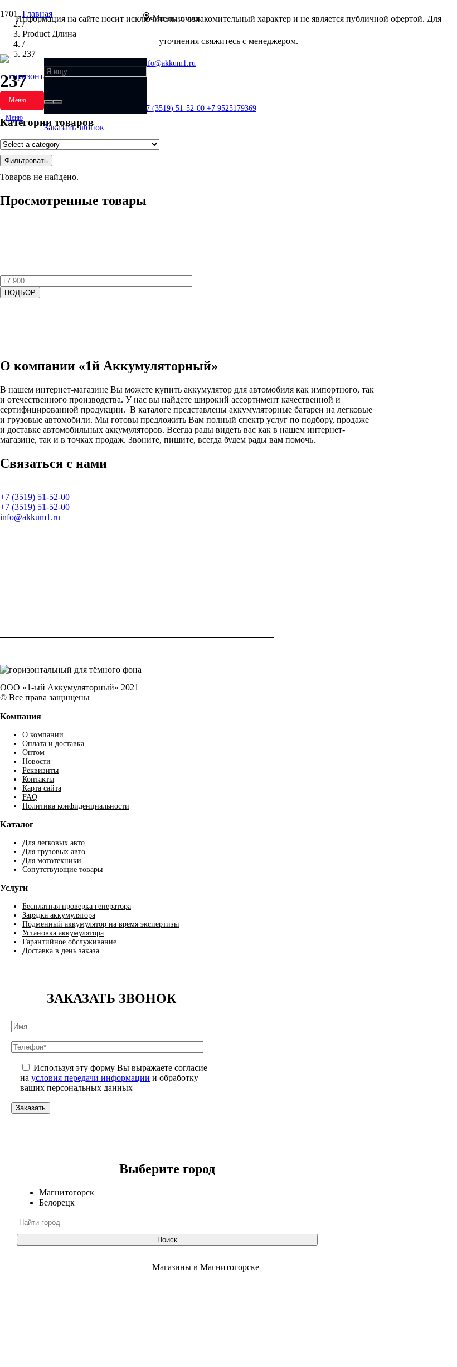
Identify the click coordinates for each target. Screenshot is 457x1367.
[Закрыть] (57, 102)
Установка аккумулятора (63, 933)
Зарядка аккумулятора (58, 915)
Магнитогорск (66, 1192)
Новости (36, 761)
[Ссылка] (10, 553)
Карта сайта (41, 788)
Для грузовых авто (53, 851)
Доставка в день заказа (60, 951)
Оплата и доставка (53, 743)
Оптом (33, 752)
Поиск (167, 1240)
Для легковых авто (53, 843)
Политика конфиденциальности (75, 806)
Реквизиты (40, 770)
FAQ (29, 797)
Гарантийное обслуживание (69, 942)
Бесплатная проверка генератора (76, 906)
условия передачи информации (90, 1077)
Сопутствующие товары (62, 869)
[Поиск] (48, 102)
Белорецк (57, 1202)
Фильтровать (26, 160)
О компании (43, 735)
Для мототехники (51, 860)
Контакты (38, 779)
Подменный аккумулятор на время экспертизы (100, 924)
